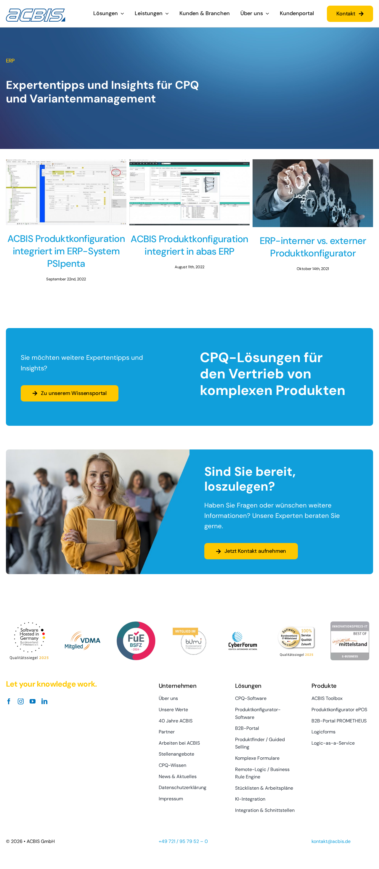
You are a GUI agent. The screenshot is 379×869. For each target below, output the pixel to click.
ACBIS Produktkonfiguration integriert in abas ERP (189, 245)
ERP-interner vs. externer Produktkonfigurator (313, 246)
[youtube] (33, 701)
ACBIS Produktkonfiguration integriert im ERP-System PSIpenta (66, 250)
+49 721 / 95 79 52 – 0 (183, 841)
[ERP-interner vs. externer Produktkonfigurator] (313, 193)
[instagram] (21, 701)
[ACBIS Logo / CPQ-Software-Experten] (35, 11)
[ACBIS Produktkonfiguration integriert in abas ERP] (189, 192)
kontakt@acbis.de (331, 841)
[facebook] (9, 701)
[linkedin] (44, 701)
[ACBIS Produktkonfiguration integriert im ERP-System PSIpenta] (66, 192)
